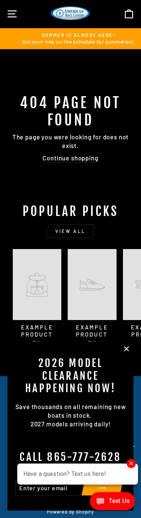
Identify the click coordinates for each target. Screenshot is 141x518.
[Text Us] (112, 503)
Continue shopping (70, 158)
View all (70, 231)
